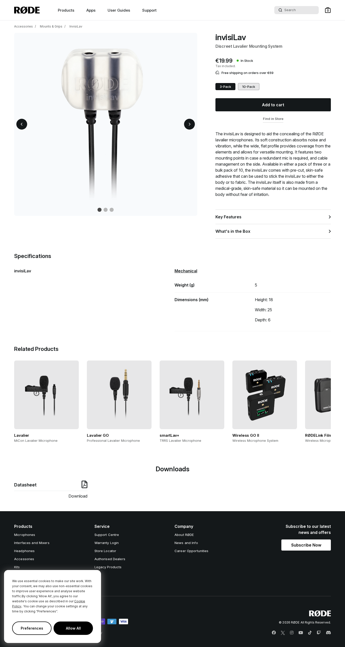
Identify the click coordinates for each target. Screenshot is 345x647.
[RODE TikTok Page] (310, 633)
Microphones (24, 535)
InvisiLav (75, 26)
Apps (90, 10)
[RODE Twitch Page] (319, 633)
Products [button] (66, 10)
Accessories (23, 26)
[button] (328, 10)
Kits (17, 567)
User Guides (119, 10)
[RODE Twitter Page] (283, 633)
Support (149, 10)
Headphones (24, 551)
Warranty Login (106, 543)
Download (77, 496)
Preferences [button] (32, 628)
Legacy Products (108, 567)
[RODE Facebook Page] (274, 633)
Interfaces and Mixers (32, 543)
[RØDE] (27, 10)
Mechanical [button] (186, 270)
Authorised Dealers (109, 559)
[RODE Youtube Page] (301, 633)
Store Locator (105, 551)
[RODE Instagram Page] (291, 633)
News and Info (186, 543)
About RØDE (184, 535)
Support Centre (106, 535)
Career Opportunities (192, 551)
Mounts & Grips (51, 26)
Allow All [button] (73, 628)
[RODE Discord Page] (328, 633)
